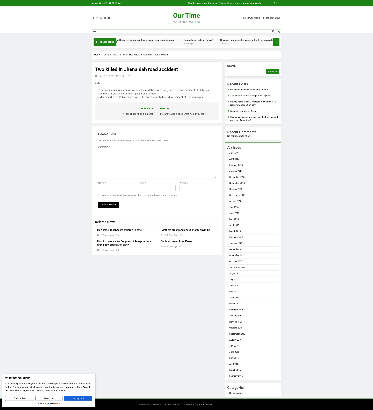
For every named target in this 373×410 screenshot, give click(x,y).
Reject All (49, 398)
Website (184, 183)
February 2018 (236, 237)
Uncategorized (236, 393)
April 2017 (234, 297)
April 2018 (234, 225)
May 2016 (234, 358)
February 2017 (236, 309)
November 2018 (237, 183)
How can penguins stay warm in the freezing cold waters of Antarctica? (245, 40)
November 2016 (237, 321)
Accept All (78, 398)
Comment (104, 147)
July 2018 (234, 207)
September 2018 (237, 195)
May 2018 (234, 219)
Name (102, 183)
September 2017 (237, 267)
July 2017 (234, 279)
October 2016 (235, 327)
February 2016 (236, 376)
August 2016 (235, 340)
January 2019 (235, 171)
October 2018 (235, 189)
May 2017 (234, 291)
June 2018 (234, 213)
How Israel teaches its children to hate (119, 230)
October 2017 (235, 261)
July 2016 (234, 346)
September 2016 (237, 334)
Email (142, 183)
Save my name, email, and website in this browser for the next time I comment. (139, 195)
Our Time (186, 15)
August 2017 (235, 273)
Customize (19, 398)
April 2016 (234, 364)
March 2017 (235, 303)
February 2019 (236, 165)
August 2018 (235, 201)
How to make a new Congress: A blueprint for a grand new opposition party (224, 3)
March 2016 (235, 370)
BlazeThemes (205, 404)
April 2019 (234, 159)
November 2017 (237, 255)
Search (231, 65)
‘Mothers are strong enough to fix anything (185, 230)
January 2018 (235, 243)
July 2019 (234, 153)
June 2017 (234, 285)
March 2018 (235, 231)
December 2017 (236, 249)
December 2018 (236, 177)
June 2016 (234, 352)
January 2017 (235, 315)
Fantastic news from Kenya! (186, 40)
